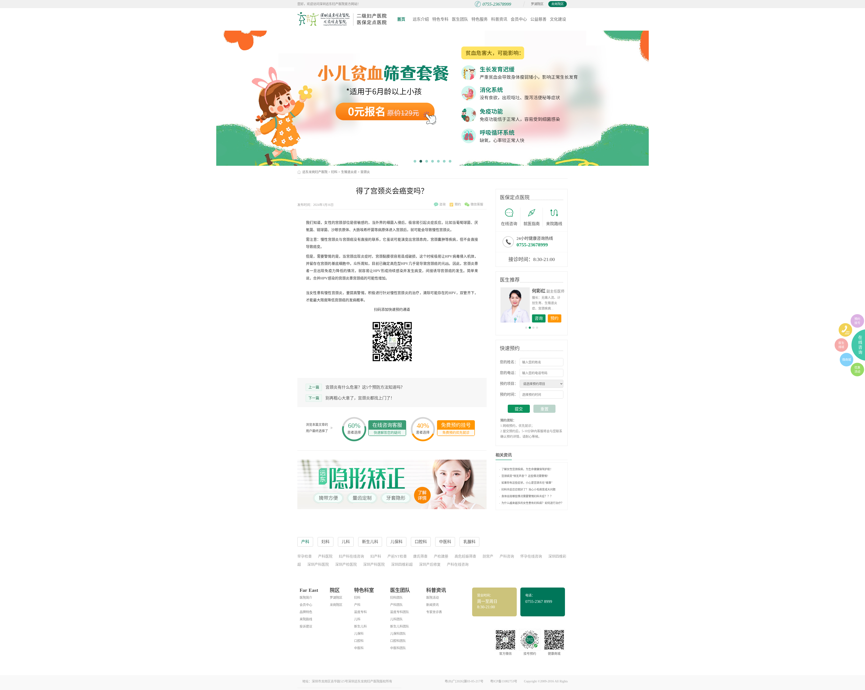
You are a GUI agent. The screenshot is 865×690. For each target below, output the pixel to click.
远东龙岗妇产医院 (315, 172)
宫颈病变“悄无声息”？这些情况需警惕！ (525, 476)
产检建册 (441, 556)
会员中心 (519, 19)
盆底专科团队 (399, 612)
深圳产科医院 (318, 564)
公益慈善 (538, 19)
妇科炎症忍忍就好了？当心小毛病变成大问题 (528, 489)
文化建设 (558, 19)
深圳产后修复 (430, 564)
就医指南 (532, 224)
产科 (357, 604)
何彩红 (538, 290)
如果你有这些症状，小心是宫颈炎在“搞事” (526, 482)
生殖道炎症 (349, 172)
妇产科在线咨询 (351, 556)
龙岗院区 (557, 4)
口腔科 (359, 640)
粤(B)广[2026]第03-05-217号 (464, 681)
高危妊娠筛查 (465, 556)
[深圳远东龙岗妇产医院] (342, 19)
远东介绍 (421, 19)
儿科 (357, 619)
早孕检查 (304, 556)
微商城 (846, 359)
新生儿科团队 (399, 626)
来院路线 (554, 224)
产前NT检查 (397, 556)
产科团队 (396, 604)
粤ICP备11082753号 (503, 681)
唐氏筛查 (420, 556)
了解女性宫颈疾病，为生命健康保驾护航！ (527, 469)
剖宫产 (488, 556)
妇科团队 (396, 597)
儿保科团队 (398, 633)
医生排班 (841, 345)
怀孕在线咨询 (531, 556)
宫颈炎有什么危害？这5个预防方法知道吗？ (365, 387)
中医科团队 (398, 648)
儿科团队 (396, 619)
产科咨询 (507, 556)
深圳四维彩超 (402, 564)
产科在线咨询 (458, 564)
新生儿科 (360, 626)
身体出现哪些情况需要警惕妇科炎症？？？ (527, 496)
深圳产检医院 (346, 564)
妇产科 (375, 556)
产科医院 (325, 556)
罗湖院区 (537, 4)
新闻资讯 (432, 604)
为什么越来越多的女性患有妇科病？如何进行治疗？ (532, 503)
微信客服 (477, 204)
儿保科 (359, 633)
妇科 (334, 172)
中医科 (359, 648)
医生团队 (460, 19)
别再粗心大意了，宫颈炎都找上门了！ (360, 398)
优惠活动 (857, 369)
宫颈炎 (365, 172)
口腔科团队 (398, 640)
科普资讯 (499, 19)
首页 (401, 19)
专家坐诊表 (434, 612)
